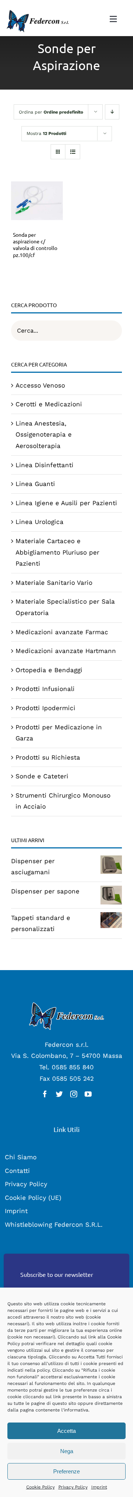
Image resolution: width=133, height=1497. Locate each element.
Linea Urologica (40, 521)
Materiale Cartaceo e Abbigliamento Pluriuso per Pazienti (57, 552)
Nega (66, 1451)
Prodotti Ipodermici (45, 708)
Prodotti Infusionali (45, 688)
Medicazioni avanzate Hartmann (66, 650)
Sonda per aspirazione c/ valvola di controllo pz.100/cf (35, 244)
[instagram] (73, 1093)
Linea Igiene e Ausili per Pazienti (66, 503)
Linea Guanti (35, 483)
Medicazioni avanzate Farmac (62, 632)
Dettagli (37, 202)
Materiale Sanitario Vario (54, 582)
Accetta (66, 1431)
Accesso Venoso (40, 385)
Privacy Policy (73, 1487)
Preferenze (66, 1471)
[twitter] (59, 1093)
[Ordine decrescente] (112, 111)
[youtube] (88, 1093)
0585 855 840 (73, 1067)
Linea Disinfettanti (45, 465)
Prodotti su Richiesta (48, 757)
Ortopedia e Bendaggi (49, 670)
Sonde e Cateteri (42, 776)
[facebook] (44, 1093)
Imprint (99, 1487)
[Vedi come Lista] (72, 152)
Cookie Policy (40, 1487)
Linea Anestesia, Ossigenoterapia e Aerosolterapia (44, 434)
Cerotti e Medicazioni (49, 404)
